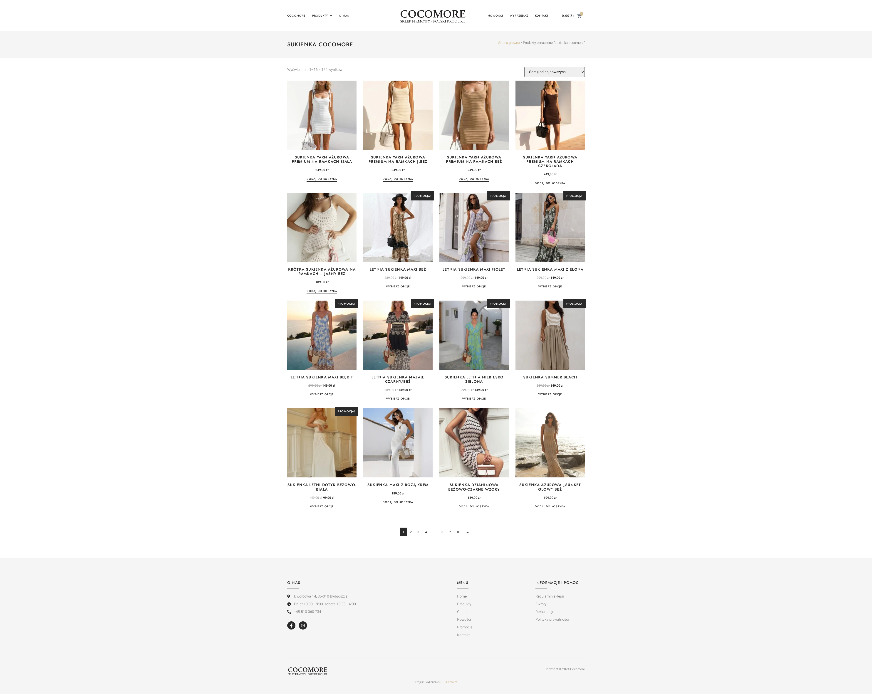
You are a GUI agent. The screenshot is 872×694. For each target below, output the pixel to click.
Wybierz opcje (398, 287)
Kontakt (541, 16)
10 (459, 532)
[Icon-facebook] (291, 625)
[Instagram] (303, 625)
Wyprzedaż (519, 16)
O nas (344, 16)
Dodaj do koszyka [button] (322, 179)
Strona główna (509, 42)
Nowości (495, 16)
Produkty (320, 16)
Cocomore (296, 16)
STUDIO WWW (448, 682)
